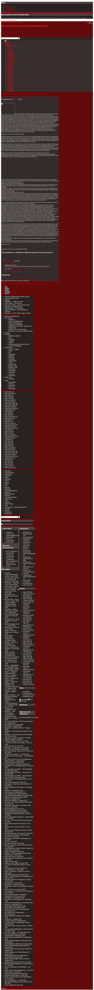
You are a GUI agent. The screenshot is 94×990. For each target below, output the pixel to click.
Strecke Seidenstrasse (15, 321)
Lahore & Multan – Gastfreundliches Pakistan (11, 604)
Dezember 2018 (10, 403)
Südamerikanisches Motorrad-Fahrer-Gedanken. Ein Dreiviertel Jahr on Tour (17, 812)
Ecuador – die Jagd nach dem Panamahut (18, 802)
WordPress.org (10, 11)
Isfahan (7, 300)
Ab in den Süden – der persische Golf (17, 305)
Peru (9, 87)
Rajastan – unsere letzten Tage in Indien (18, 313)
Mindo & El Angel (10, 797)
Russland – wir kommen (12, 747)
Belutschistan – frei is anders (14, 308)
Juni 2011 (8, 461)
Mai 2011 (8, 463)
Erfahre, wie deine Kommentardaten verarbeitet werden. (43, 280)
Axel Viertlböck (11, 551)
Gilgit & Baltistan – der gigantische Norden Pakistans (12, 696)
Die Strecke (8, 42)
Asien (7, 477)
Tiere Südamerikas (11, 782)
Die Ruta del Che (43, 94)
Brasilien (10, 82)
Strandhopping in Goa (12, 624)
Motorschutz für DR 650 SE (13, 962)
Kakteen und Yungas (11, 863)
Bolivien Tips (11, 59)
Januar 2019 (9, 402)
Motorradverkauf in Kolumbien (14, 787)
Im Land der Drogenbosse (13, 795)
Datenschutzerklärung (12, 316)
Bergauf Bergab (10, 808)
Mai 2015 (8, 420)
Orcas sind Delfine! (11, 800)
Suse (14, 99)
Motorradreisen (9, 68)
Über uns (11, 387)
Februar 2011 (9, 468)
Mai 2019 (8, 395)
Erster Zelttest (9, 985)
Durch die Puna (10, 856)
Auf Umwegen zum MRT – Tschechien (17, 772)
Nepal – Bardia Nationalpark (10, 652)
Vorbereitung (9, 504)
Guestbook (12, 382)
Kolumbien (11, 63)
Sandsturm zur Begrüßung (13, 306)
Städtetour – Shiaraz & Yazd (14, 301)
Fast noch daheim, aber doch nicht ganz (18, 751)
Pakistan (10, 52)
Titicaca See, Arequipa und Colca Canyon (18, 830)
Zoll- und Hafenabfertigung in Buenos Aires (19, 929)
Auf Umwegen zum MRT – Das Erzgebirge (18, 769)
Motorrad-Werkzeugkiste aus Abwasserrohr (19, 963)
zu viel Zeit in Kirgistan (9, 707)
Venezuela (11, 66)
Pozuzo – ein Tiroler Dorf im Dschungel (17, 820)
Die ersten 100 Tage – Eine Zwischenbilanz (19, 721)
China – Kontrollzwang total (11, 702)
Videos (10, 342)
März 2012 (8, 446)
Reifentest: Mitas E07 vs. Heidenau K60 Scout (12, 563)
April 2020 (8, 392)
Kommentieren (54, 99)
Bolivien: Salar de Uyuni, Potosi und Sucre (16, 97)
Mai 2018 (8, 415)
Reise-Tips (8, 377)
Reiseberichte (9, 472)
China (9, 69)
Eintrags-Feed (9, 8)
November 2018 (10, 405)
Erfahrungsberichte (11, 490)
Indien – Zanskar (10, 675)
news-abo (3, 20)
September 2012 (10, 436)
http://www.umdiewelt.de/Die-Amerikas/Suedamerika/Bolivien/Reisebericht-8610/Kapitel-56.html (29, 267)
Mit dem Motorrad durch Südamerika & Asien (24, 26)
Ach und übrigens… (11, 980)
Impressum (90, 23)
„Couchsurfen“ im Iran (12, 298)
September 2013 (10, 428)
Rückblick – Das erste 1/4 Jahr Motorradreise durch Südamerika (15, 885)
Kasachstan (11, 74)
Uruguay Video (10, 921)
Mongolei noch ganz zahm (13, 738)
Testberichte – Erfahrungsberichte (16, 507)
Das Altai (8, 726)
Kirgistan (10, 75)
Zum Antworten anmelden (13, 271)
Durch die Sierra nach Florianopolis (16, 909)
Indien (10, 47)
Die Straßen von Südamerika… (15, 912)
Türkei (10, 56)
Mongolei (10, 51)
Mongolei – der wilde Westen (14, 728)
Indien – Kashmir (10, 678)
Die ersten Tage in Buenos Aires (15, 926)
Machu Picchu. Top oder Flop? (15, 827)
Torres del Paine (10, 889)
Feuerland (8, 883)
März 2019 (8, 398)
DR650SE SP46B (14, 336)
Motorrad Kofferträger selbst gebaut (16, 945)
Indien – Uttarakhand (11, 665)
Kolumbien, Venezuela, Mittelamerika (20, 331)
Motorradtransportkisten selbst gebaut (17, 940)
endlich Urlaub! (10, 739)
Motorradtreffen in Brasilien (13, 916)
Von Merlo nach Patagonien (14, 899)
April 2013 (8, 431)
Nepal (9, 79)
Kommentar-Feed (10, 9)
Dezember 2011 (10, 451)
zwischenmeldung (11, 497)
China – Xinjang (12, 46)
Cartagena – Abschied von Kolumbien (17, 784)
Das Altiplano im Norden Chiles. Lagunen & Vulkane (19, 94)
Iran (9, 48)
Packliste (11, 379)
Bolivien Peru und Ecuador (17, 329)
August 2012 (9, 438)
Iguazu (7, 904)
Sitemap (89, 22)
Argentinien (11, 57)
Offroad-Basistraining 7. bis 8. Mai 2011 (17, 982)
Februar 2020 (9, 393)
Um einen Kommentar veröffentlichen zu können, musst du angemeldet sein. (20, 278)
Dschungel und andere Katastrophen (17, 838)
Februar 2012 (9, 448)
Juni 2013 (8, 430)
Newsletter (11, 389)
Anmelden (8, 6)
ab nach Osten (9, 746)
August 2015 (9, 418)
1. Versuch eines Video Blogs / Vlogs (17, 922)
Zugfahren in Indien (11, 627)
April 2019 (8, 397)
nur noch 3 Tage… (11, 932)
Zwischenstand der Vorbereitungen (16, 952)
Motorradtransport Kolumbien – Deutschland (19, 817)
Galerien (7, 43)
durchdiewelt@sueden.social (28, 717)
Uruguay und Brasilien (15, 324)
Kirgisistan (11, 50)
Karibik (7, 790)
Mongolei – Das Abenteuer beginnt (16, 731)
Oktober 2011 (9, 454)
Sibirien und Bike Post (12, 741)
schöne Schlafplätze (15, 346)
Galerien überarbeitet (12, 973)
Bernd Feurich (9, 261)
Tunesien (11, 341)
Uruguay (10, 65)
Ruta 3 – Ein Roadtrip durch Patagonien (18, 876)
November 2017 (10, 416)
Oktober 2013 (9, 426)
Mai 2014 (8, 421)
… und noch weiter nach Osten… (15, 743)
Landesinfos (8, 45)
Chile (9, 84)
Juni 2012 (8, 441)
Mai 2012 (8, 443)
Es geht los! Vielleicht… (12, 754)
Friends (7, 333)
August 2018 (9, 410)
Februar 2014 (9, 423)
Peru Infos (11, 64)
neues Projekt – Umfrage (13, 764)
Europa (7, 487)
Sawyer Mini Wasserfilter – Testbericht (9, 637)
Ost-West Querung (11, 874)
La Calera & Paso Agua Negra (15, 865)
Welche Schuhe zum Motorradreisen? (17, 779)
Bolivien (10, 86)
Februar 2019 (9, 400)
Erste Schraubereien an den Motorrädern (18, 977)
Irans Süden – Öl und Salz (13, 303)
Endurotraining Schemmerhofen (18, 344)
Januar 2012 (9, 449)
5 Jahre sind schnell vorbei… (14, 756)
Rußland (10, 72)
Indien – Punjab (10, 682)
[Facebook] (23, 699)
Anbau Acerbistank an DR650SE (15, 967)
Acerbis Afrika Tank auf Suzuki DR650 (17, 949)
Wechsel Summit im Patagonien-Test (17, 879)
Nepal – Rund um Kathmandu (10, 631)
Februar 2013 (9, 435)
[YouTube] (23, 701)
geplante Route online (12, 975)
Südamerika (11, 55)
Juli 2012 (8, 439)
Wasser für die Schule (12, 657)
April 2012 (8, 444)
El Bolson (8, 897)
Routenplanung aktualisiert (13, 937)
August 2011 (9, 458)
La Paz (7, 841)
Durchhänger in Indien (12, 668)
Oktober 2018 (9, 407)
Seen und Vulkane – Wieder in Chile (16, 871)
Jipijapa (7, 799)
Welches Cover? (10, 762)
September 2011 (10, 456)
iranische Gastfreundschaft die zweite (17, 296)
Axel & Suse (10, 988)
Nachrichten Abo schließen (11, 20)
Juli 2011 (8, 459)
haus (10, 337)
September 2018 (10, 408)
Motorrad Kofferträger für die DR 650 (16, 958)
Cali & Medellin (10, 794)
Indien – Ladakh (10, 672)
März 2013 (8, 433)
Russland (10, 54)
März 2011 (8, 466)
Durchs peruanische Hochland (15, 823)
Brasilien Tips (12, 60)
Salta (6, 861)
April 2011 (8, 464)
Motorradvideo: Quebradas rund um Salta (18, 858)
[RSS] (30, 699)
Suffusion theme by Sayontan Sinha (26, 988)
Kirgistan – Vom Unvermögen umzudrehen (10, 713)
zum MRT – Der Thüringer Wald (15, 766)
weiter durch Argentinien (13, 902)
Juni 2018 (8, 413)
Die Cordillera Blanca (12, 810)
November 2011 (10, 453)
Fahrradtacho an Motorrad (13, 944)
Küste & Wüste (9, 851)
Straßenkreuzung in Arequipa (14, 833)
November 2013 (10, 425)
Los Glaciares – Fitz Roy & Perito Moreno (18, 891)
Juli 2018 (8, 411)
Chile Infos (11, 61)
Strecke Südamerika (15, 323)
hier (29, 249)
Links (6, 380)
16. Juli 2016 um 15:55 (12, 262)
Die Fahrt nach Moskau (12, 749)
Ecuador (10, 88)
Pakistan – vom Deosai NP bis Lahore (12, 685)
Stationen (11, 319)
